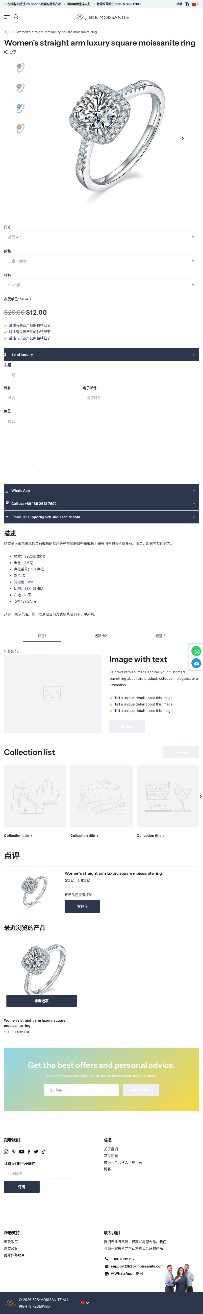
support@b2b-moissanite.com (137, 1266)
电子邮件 (91, 388)
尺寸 (7, 227)
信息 (8, 411)
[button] (182, 138)
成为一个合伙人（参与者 (123, 1162)
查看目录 (7, 17)
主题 (7, 365)
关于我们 (111, 1149)
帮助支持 (12, 1232)
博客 (107, 1169)
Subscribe (141, 1090)
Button (127, 726)
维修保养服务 (14, 1255)
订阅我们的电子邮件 (19, 1163)
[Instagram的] (6, 1152)
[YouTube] (21, 1152)
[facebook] (29, 1152)
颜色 (7, 251)
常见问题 (111, 1155)
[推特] (36, 1152)
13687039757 (122, 1259)
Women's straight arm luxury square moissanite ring (34, 1023)
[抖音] (44, 1152)
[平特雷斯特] (14, 1152)
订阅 (22, 1187)
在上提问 (127, 1273)
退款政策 (11, 1242)
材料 (7, 275)
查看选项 (42, 1001)
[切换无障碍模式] (187, 4)
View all (181, 752)
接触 (179, 4)
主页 (7, 32)
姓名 (7, 388)
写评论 (82, 906)
